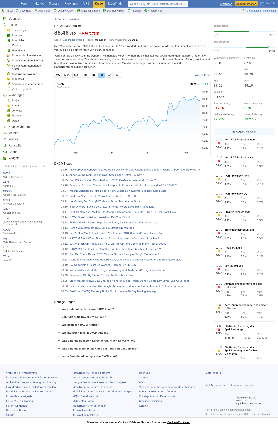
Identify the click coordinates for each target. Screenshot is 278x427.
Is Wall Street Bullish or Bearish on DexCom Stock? (99, 217)
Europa (16, 115)
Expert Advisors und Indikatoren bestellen (31, 386)
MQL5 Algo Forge (83, 400)
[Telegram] (213, 400)
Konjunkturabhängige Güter (28, 60)
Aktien (13, 24)
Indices (13, 139)
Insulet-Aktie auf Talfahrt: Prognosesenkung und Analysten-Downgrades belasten (117, 270)
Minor (15, 105)
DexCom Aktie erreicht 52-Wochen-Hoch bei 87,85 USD (102, 264)
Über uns (144, 372)
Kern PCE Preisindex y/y (239, 157)
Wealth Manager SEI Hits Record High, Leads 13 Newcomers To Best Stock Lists (117, 190)
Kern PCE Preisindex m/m (239, 139)
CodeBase (25, 10)
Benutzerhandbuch (92, 386)
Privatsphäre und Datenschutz (157, 396)
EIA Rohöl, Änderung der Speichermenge (239, 328)
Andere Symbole (22, 89)
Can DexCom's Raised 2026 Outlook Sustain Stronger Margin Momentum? (114, 254)
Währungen (16, 95)
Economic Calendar (243, 385)
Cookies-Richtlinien (150, 400)
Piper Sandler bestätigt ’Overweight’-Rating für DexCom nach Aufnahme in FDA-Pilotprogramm (126, 286)
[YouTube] (226, 400)
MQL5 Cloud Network (85, 396)
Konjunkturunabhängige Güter (26, 67)
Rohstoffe (15, 145)
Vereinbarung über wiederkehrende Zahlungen (167, 386)
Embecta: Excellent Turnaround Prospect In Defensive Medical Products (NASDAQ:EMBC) (123, 185)
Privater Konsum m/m (237, 211)
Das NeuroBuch (115, 10)
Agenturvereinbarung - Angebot (158, 391)
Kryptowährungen (20, 126)
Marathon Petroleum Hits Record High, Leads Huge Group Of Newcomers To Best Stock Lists (125, 259)
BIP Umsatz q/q (233, 265)
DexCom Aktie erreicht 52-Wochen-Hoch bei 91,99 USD (102, 196)
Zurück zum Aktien (68, 19)
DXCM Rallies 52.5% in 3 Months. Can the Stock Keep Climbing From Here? (115, 248)
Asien (15, 120)
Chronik (143, 377)
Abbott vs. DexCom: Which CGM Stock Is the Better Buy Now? (106, 174)
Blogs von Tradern (17, 410)
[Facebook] (207, 400)
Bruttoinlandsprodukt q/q (239, 229)
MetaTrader (115, 3)
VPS (86, 3)
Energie (17, 45)
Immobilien (18, 40)
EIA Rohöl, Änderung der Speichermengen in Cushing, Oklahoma (241, 350)
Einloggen (226, 3)
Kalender (136, 10)
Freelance (71, 3)
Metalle (13, 133)
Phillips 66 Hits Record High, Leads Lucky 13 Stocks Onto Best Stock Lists (113, 222)
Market (38, 3)
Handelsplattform (91, 372)
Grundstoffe (19, 50)
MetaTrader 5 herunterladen (261, 10)
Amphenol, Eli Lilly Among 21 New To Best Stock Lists (101, 275)
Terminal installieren (84, 410)
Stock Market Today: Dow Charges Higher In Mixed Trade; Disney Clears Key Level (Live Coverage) (129, 280)
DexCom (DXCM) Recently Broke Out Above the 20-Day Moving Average (112, 291)
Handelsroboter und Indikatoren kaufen (29, 391)
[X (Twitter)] (219, 400)
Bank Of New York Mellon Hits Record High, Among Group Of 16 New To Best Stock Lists (122, 211)
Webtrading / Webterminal (21, 372)
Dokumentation (65, 10)
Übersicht (15, 18)
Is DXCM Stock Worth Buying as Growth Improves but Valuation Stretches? (114, 238)
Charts (13, 151)
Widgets (14, 158)
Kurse (99, 3)
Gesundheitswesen (24, 73)
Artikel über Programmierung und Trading (31, 382)
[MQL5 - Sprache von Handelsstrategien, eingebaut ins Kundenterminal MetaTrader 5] (9, 4)
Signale (54, 3)
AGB (141, 382)
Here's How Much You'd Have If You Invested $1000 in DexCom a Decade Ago (116, 233)
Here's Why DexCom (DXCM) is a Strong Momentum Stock (104, 201)
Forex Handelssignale (19, 396)
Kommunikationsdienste (26, 55)
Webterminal (155, 10)
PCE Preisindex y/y (235, 193)
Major (15, 100)
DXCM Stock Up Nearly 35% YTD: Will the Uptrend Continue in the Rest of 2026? (117, 243)
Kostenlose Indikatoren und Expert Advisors (32, 377)
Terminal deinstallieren (86, 414)
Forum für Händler (17, 405)
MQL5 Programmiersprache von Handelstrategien (102, 391)
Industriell (18, 78)
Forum (24, 3)
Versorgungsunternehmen (27, 83)
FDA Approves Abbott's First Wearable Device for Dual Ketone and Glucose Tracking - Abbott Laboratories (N (134, 169)
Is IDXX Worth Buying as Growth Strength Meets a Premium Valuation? (111, 206)
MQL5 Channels (215, 385)
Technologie (19, 30)
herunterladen (89, 405)
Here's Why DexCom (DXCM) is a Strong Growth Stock (102, 227)
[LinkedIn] (232, 400)
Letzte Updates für (92, 377)
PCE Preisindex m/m (236, 175)
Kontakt (143, 405)
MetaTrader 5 (213, 372)
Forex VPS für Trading (19, 400)
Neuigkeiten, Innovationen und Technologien (99, 382)
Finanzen (17, 35)
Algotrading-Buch (90, 10)
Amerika (17, 110)
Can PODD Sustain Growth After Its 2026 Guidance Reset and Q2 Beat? (112, 180)
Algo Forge (44, 10)
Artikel (9, 10)
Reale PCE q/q (233, 247)
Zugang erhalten (246, 3)
